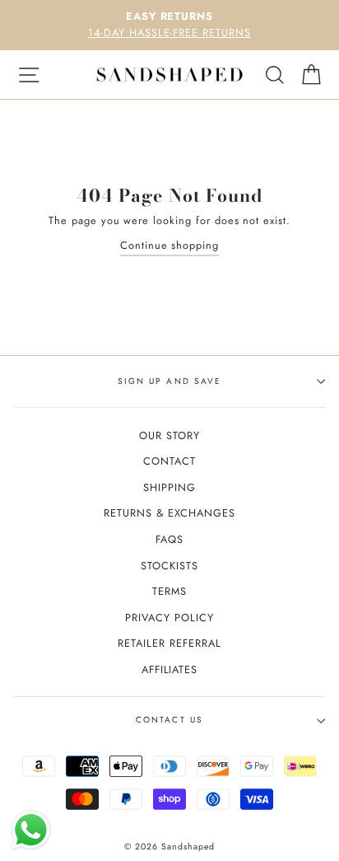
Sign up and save (169, 381)
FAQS (169, 539)
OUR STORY (169, 435)
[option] (169, 25)
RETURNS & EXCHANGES (169, 513)
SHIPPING (169, 487)
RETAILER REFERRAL (169, 643)
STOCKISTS (169, 565)
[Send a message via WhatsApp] (30, 830)
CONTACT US (169, 720)
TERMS (169, 591)
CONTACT (169, 461)
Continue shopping (169, 245)
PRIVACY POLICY (169, 617)
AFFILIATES (170, 669)
